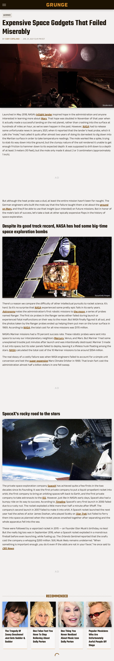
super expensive (38, 360)
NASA (86, 126)
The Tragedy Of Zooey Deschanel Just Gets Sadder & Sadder (15, 636)
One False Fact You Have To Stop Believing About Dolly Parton (43, 636)
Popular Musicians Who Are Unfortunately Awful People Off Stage (98, 638)
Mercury (59, 338)
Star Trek (81, 513)
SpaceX (52, 485)
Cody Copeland (12, 39)
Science (7, 15)
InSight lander (44, 114)
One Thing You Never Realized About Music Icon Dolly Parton (70, 636)
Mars (44, 118)
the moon (79, 311)
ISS (44, 497)
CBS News (8, 548)
